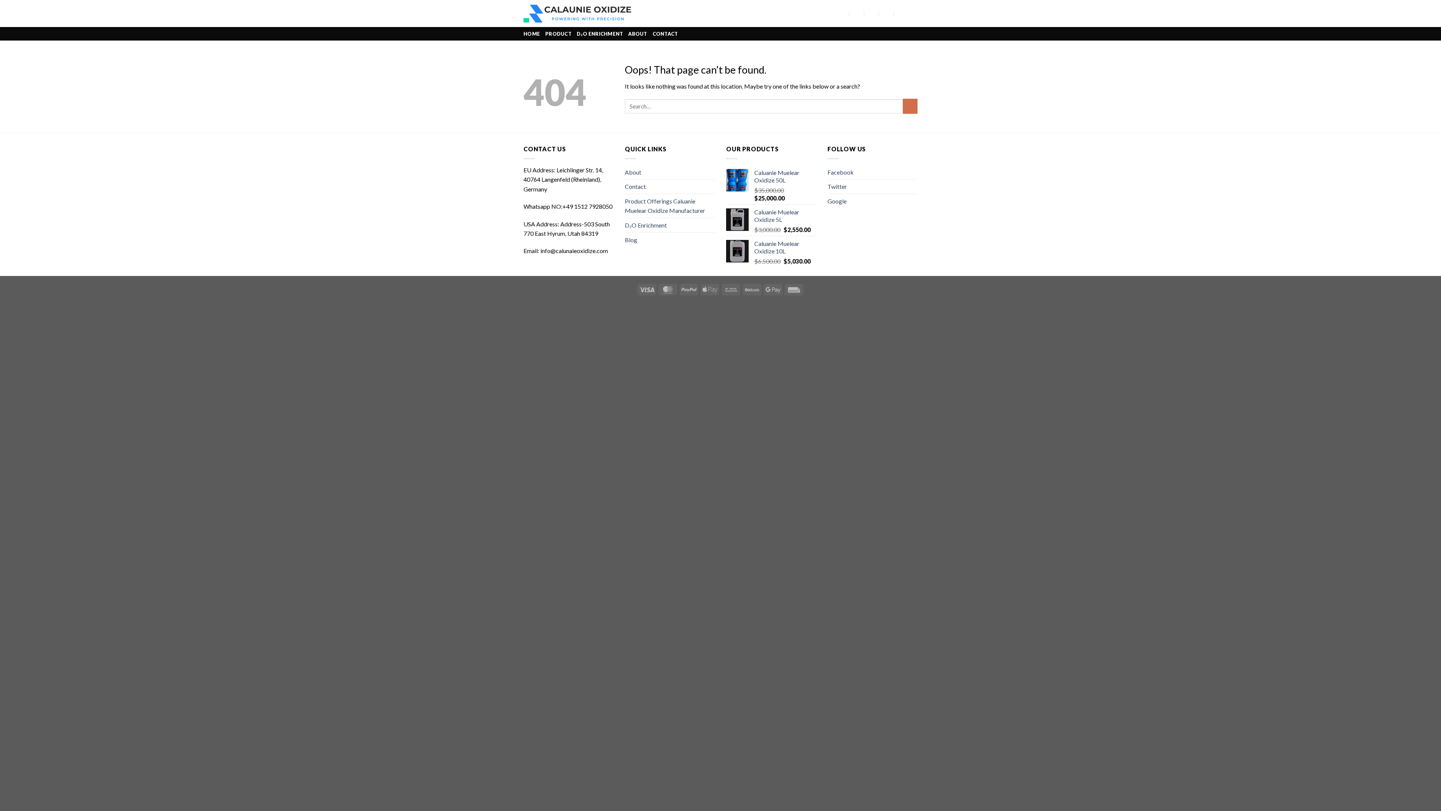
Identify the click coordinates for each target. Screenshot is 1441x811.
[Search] (830, 13)
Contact (665, 34)
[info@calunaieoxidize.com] (857, 13)
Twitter (837, 186)
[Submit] (910, 106)
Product (558, 34)
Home (531, 34)
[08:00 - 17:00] (871, 13)
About (637, 34)
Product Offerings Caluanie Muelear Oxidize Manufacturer (665, 205)
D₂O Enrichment (600, 34)
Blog (631, 239)
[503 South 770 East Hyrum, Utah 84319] (842, 13)
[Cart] (914, 13)
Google (837, 201)
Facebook (840, 172)
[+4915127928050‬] (886, 13)
